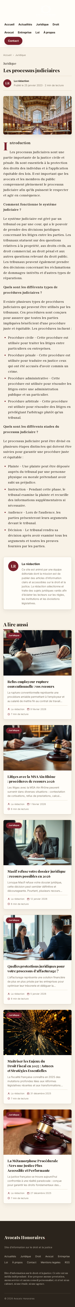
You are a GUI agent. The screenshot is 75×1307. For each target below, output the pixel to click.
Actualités (25, 24)
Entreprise (24, 32)
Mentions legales (50, 1262)
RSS (67, 1262)
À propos (49, 32)
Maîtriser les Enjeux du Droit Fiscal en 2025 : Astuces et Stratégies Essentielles (30, 1066)
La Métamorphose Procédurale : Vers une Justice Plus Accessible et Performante (32, 1165)
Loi (37, 32)
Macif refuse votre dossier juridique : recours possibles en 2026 (36, 873)
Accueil (9, 24)
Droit (56, 24)
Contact (13, 40)
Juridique (42, 24)
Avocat (9, 32)
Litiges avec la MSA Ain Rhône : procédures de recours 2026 (31, 779)
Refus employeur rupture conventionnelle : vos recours (30, 684)
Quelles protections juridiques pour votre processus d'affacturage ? (36, 968)
